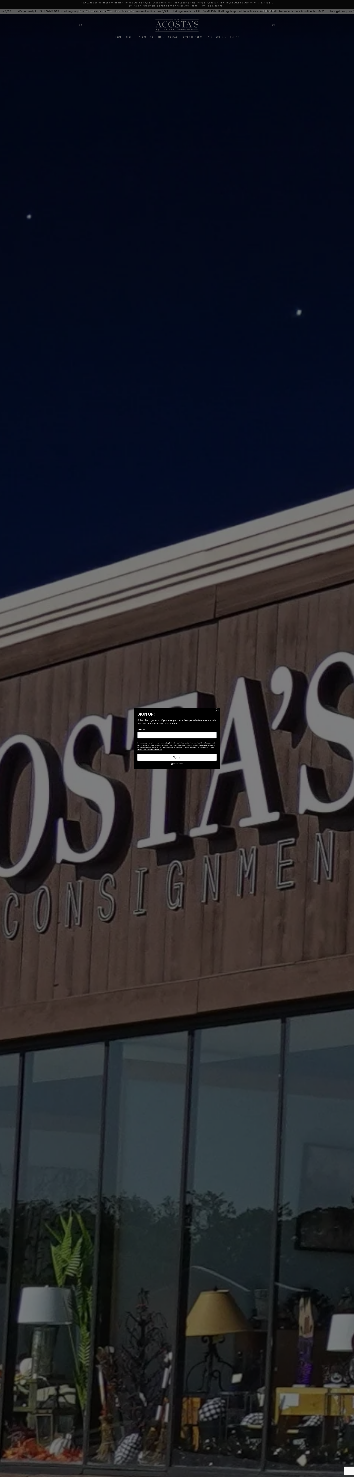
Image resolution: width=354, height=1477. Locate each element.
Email (141, 729)
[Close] (217, 710)
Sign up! (177, 757)
